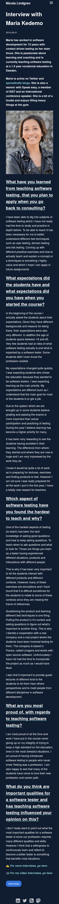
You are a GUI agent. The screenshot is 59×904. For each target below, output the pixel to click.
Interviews (13, 883)
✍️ (26, 865)
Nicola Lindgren (18, 3)
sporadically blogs (18, 83)
